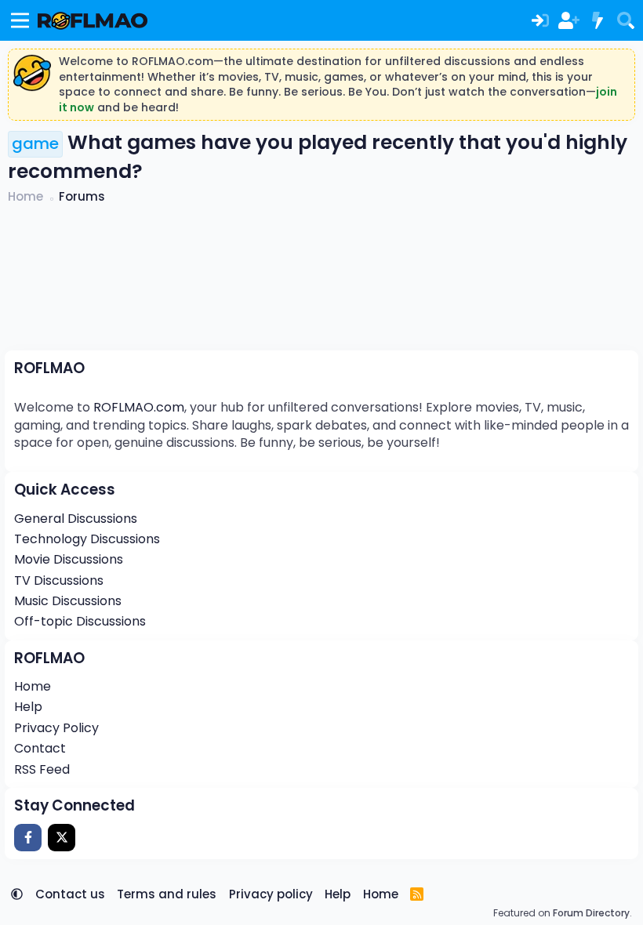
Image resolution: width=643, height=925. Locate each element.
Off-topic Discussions (80, 621)
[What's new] (597, 20)
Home (32, 686)
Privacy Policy (56, 728)
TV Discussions (59, 580)
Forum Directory (591, 913)
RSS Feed (42, 769)
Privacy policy (271, 894)
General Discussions (75, 519)
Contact (40, 748)
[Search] (626, 20)
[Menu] (20, 20)
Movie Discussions (68, 559)
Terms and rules (166, 894)
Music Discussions (68, 601)
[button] (17, 894)
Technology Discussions (87, 539)
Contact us (70, 894)
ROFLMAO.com (138, 407)
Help (28, 707)
